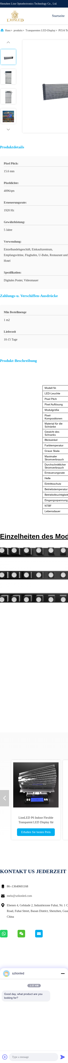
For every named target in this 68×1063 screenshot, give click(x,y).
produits (18, 30)
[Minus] (62, 973)
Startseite (58, 16)
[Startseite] (15, 16)
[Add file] (5, 1057)
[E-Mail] (43, 936)
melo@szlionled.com (19, 895)
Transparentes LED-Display (40, 30)
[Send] (63, 1057)
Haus (7, 30)
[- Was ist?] (9, 936)
